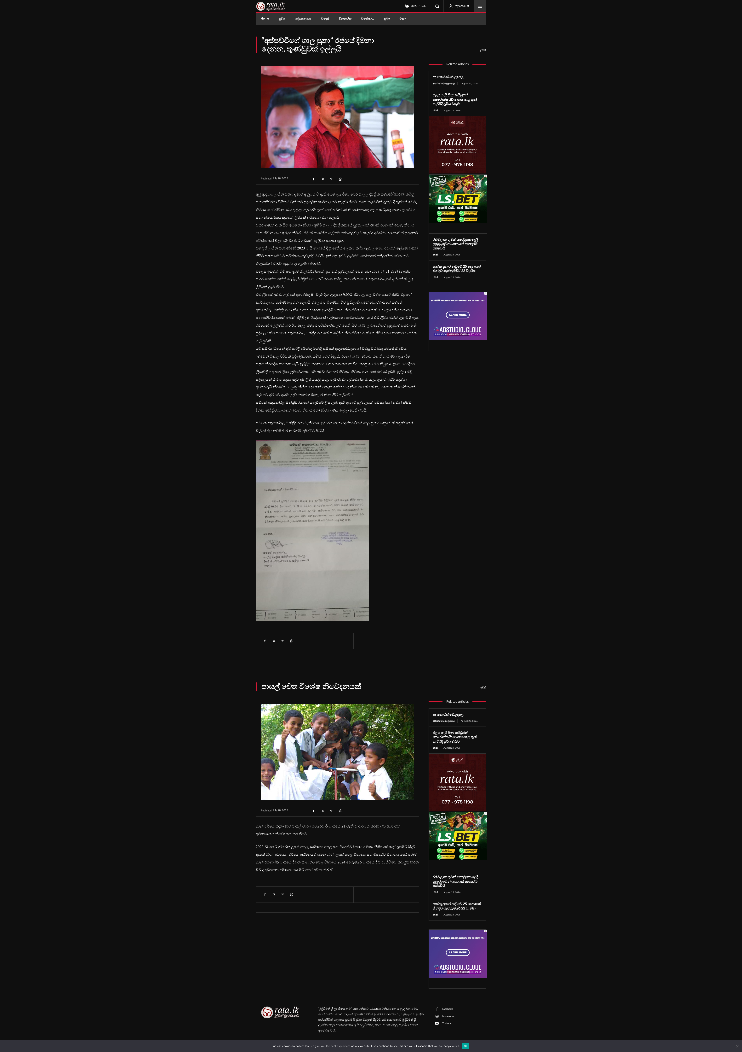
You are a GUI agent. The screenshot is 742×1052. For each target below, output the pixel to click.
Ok (465, 1046)
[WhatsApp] (340, 179)
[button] (437, 6)
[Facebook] (313, 179)
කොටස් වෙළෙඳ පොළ (444, 83)
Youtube (446, 1023)
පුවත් (483, 50)
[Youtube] (436, 1023)
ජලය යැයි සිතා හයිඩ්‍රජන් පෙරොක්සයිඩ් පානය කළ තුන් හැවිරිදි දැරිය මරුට (455, 100)
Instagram (448, 1016)
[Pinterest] (331, 179)
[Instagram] (436, 1016)
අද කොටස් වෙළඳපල (448, 77)
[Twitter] (322, 179)
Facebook (447, 1009)
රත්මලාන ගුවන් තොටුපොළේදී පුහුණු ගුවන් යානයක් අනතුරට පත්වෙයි (455, 244)
